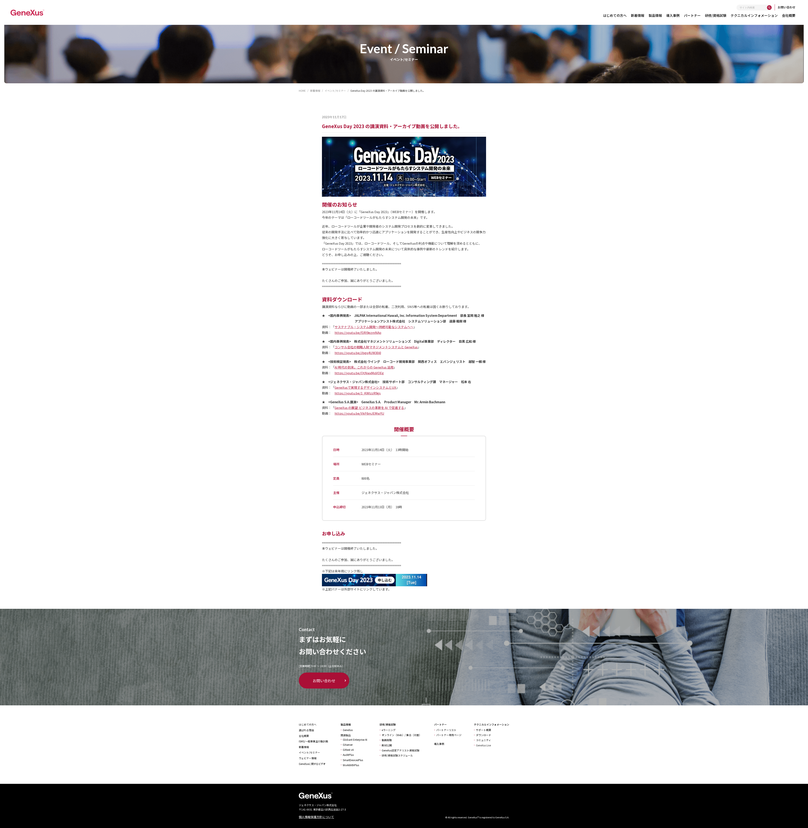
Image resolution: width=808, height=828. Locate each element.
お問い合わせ (786, 7)
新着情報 (637, 15)
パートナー (692, 15)
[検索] (769, 7)
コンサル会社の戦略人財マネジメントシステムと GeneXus (376, 347)
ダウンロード (483, 735)
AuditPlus (348, 754)
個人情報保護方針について (316, 817)
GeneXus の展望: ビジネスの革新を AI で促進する (369, 407)
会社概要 (788, 15)
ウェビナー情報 (307, 758)
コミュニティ (483, 740)
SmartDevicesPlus (353, 760)
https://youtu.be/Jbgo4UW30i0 (358, 352)
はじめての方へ (615, 15)
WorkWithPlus (351, 765)
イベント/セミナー (309, 752)
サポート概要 (483, 730)
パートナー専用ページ (448, 735)
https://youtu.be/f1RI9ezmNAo (358, 332)
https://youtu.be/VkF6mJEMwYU (359, 413)
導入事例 (673, 15)
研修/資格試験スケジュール (397, 755)
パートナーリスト (446, 730)
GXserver (348, 744)
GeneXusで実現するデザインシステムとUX (365, 387)
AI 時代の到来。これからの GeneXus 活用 (364, 367)
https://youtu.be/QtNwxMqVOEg (359, 373)
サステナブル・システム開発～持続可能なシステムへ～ (374, 327)
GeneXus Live (483, 745)
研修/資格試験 (715, 15)
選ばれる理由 (306, 730)
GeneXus (348, 730)
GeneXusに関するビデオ (312, 764)
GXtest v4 (348, 749)
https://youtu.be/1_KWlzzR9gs (358, 393)
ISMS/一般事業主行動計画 (313, 741)
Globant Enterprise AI (355, 739)
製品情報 (655, 15)
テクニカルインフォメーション (754, 15)
